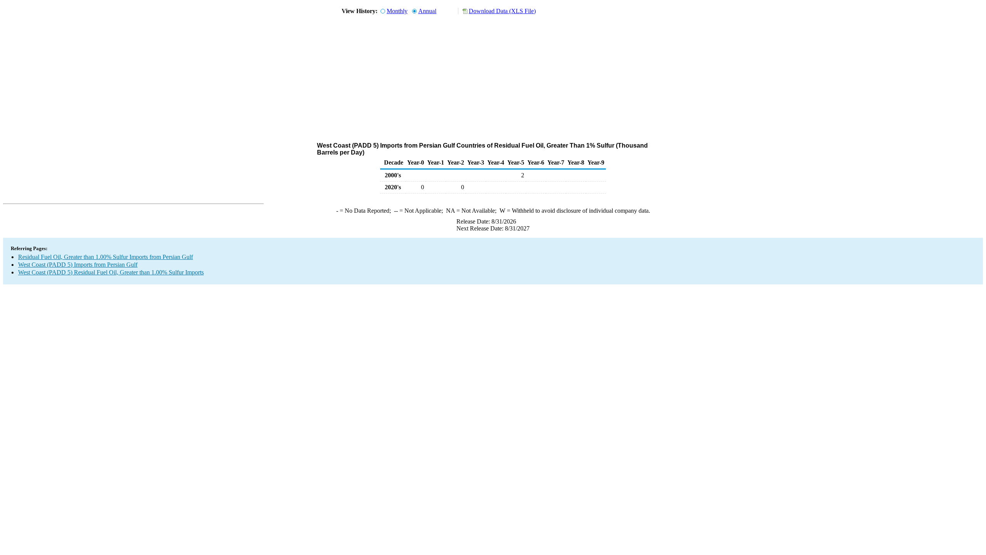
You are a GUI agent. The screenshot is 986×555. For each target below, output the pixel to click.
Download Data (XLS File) (502, 11)
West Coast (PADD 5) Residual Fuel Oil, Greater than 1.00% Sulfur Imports (111, 272)
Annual (427, 11)
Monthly (397, 11)
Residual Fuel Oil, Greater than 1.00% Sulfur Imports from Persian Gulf (105, 257)
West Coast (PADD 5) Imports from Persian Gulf (78, 264)
